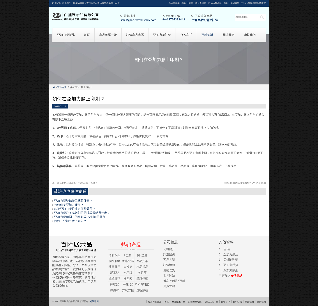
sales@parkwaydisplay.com (138, 20)
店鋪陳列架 (230, 259)
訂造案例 (169, 254)
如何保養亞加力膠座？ (69, 204)
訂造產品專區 (135, 34)
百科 (182, 280)
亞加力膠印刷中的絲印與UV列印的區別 (243, 182)
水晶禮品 (142, 266)
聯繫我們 (250, 34)
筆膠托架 (142, 278)
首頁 (87, 34)
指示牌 (127, 272)
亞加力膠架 (230, 270)
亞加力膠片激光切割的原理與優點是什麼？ (82, 212)
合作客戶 (186, 34)
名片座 (142, 272)
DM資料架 (142, 284)
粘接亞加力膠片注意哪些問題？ (74, 208)
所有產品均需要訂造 (205, 20)
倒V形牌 (114, 261)
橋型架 (127, 278)
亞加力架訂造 (162, 34)
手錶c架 (128, 284)
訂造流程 (169, 264)
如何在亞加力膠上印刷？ (70, 221)
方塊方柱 (128, 290)
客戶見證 (169, 259)
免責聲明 (169, 286)
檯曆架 (114, 284)
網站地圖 (94, 301)
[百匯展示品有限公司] (75, 20)
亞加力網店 (230, 254)
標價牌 (114, 290)
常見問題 (169, 275)
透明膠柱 (142, 290)
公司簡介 (169, 249)
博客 (166, 280)
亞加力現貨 (230, 264)
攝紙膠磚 (114, 278)
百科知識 (207, 34)
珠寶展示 (114, 266)
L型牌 (128, 255)
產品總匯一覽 (108, 34)
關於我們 (228, 34)
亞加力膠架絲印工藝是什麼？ (73, 200)
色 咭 (226, 249)
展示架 (114, 272)
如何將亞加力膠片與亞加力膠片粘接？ (74, 182)
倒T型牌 (142, 255)
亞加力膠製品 (66, 34)
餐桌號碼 (128, 261)
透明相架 (114, 255)
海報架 (127, 266)
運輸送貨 (169, 270)
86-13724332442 (173, 19)
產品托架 (142, 261)
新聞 (174, 280)
